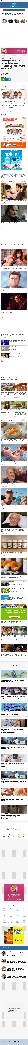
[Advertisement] (14, 34)
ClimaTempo (24, 825)
